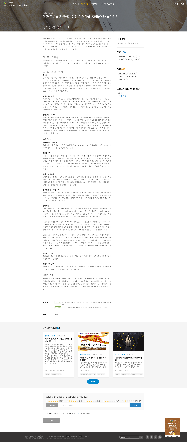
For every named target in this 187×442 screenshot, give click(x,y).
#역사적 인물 (125, 374)
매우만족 (61, 401)
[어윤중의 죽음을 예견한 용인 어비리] (128, 341)
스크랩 (45, 27)
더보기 (93, 382)
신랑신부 (136, 59)
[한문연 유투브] (160, 438)
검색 (182, 4)
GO (141, 437)
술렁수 (139, 56)
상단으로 (176, 438)
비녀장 (128, 59)
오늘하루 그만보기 (170, 436)
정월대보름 (122, 56)
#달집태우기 (122, 73)
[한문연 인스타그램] (147, 438)
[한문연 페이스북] (151, 438)
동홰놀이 (131, 56)
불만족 (117, 401)
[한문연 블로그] (155, 438)
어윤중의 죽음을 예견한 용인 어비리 (128, 358)
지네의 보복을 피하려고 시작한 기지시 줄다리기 (58, 340)
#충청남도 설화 (56, 374)
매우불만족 (138, 401)
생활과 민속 (18, 4)
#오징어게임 (122, 79)
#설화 (47, 374)
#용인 (120, 76)
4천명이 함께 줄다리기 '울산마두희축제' (93, 358)
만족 (80, 401)
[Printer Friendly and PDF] (54, 28)
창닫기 (177, 436)
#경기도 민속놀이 (131, 76)
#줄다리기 (132, 73)
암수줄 (121, 59)
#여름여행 (101, 374)
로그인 (176, 4)
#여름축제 (92, 374)
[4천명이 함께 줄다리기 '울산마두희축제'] (93, 341)
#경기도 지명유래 (137, 374)
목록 (51, 420)
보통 (98, 401)
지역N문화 (6, 4)
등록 (135, 405)
